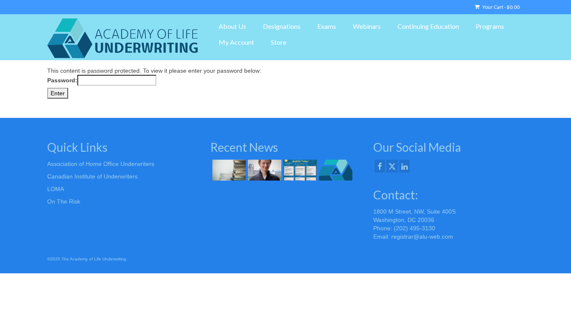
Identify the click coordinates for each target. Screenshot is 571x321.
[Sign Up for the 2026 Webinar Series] (299, 170)
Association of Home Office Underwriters (100, 163)
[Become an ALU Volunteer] (334, 170)
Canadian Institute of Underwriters (92, 176)
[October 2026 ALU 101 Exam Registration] (228, 170)
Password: (62, 80)
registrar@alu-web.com (422, 236)
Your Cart (501, 7)
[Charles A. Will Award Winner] (263, 170)
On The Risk (63, 201)
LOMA (55, 189)
